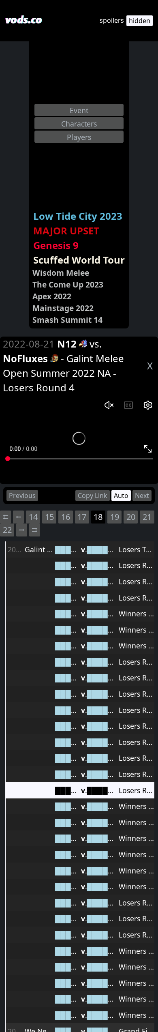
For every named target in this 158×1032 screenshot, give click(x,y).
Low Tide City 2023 (77, 216)
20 (130, 516)
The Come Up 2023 (67, 284)
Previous (22, 495)
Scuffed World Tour (79, 259)
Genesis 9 (56, 245)
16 (65, 516)
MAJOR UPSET (66, 230)
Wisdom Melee (60, 272)
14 (33, 516)
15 (49, 516)
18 (98, 516)
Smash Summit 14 (67, 319)
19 (114, 516)
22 (7, 529)
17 (81, 516)
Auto (121, 495)
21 (147, 516)
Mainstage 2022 (63, 308)
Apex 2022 (51, 296)
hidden (139, 20)
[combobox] (79, 110)
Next (142, 495)
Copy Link (92, 495)
